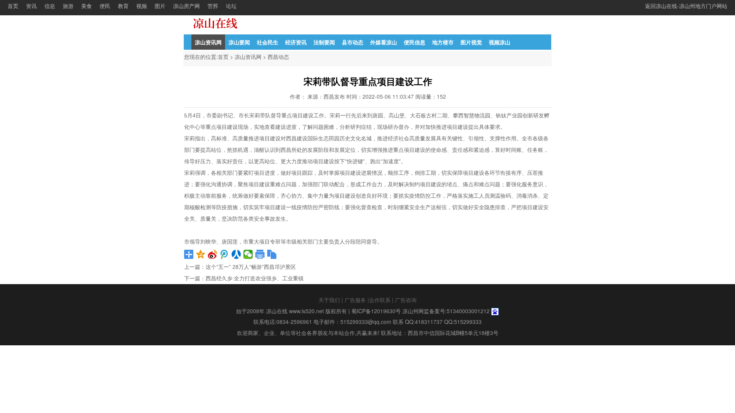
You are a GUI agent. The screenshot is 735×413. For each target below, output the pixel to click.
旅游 (68, 6)
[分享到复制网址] (272, 254)
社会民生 (267, 42)
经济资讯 (296, 42)
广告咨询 (405, 300)
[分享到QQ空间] (201, 254)
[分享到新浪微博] (212, 254)
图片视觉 (471, 42)
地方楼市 (443, 42)
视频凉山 (499, 42)
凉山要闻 (239, 42)
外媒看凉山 (383, 42)
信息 (49, 6)
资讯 (31, 6)
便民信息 (414, 42)
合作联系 (379, 300)
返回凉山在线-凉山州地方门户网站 (686, 6)
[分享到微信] (248, 254)
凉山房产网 (186, 6)
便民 (105, 6)
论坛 (231, 6)
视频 (141, 6)
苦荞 (212, 6)
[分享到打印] (260, 254)
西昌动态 (278, 56)
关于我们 (329, 300)
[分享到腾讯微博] (224, 254)
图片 (160, 6)
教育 (123, 6)
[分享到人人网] (236, 254)
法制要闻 (324, 42)
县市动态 (352, 42)
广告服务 (355, 300)
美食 (86, 6)
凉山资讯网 (208, 42)
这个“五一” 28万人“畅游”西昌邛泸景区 (251, 267)
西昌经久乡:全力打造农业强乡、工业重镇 (255, 278)
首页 (13, 6)
